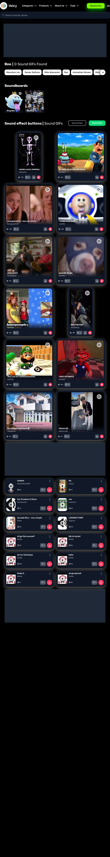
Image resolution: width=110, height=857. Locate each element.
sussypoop (11, 431)
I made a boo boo (66, 221)
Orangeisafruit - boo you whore (21, 221)
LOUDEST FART (76, 518)
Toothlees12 (21, 502)
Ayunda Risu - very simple (29, 518)
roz (66, 72)
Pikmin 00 (63, 428)
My (70, 481)
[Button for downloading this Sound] (49, 490)
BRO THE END (77, 325)
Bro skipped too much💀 (18, 428)
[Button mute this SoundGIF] (36, 137)
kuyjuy (71, 484)
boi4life (62, 224)
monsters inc (13, 72)
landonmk (23, 172)
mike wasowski (52, 72)
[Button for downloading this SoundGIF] (34, 177)
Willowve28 (63, 431)
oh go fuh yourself (25, 536)
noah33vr (72, 502)
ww (70, 499)
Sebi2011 (62, 172)
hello (71, 555)
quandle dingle (66, 273)
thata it (20, 573)
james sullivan (32, 72)
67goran (72, 521)
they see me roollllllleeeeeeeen (21, 376)
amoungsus (11, 276)
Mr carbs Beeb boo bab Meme (72, 169)
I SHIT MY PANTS (66, 376)
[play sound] (11, 486)
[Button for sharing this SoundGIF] (39, 177)
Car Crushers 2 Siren (27, 499)
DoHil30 (62, 276)
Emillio (19, 539)
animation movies (82, 72)
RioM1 (19, 521)
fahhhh (20, 481)
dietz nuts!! (12, 273)
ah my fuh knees (25, 555)
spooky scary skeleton (29, 169)
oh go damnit (75, 573)
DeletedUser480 (23, 484)
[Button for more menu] (49, 481)
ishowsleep (75, 327)
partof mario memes (16, 325)
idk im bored (74, 536)
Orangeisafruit (12, 224)
